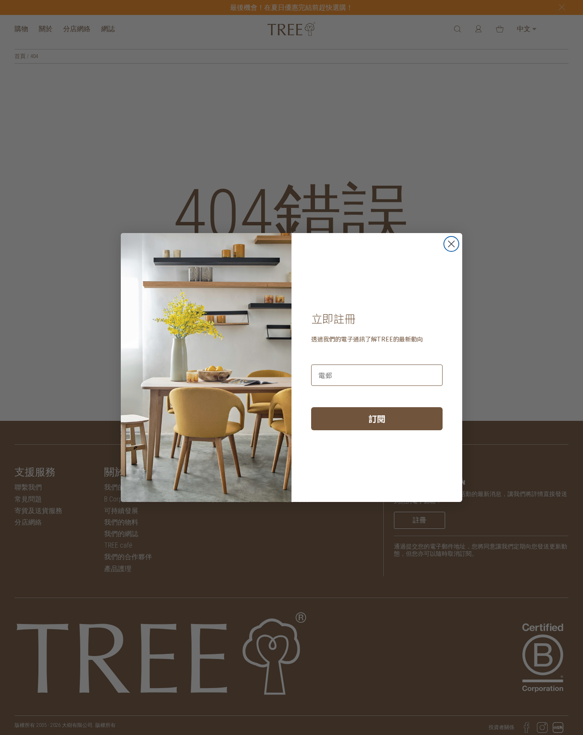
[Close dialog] (451, 243)
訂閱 (376, 418)
